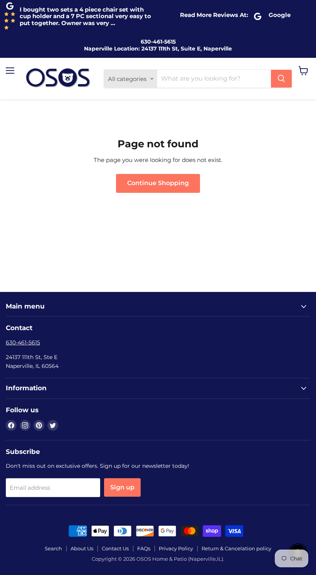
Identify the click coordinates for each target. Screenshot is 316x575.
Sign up (122, 487)
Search (53, 548)
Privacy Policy (176, 548)
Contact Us (115, 548)
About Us (82, 548)
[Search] (281, 79)
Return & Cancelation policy (236, 548)
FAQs (143, 548)
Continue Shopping (158, 183)
